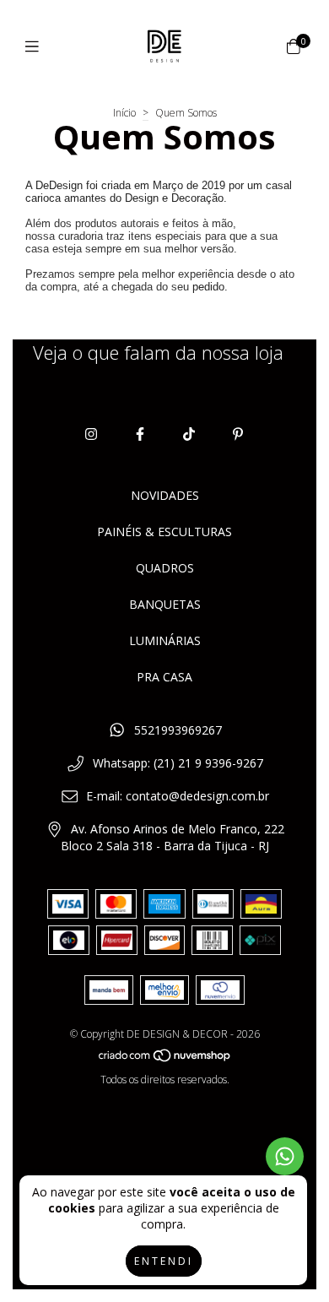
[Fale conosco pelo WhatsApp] (285, 1156)
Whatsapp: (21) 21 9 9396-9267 (178, 763)
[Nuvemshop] (165, 1058)
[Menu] (36, 46)
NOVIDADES (165, 495)
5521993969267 (178, 730)
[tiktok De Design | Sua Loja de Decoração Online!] (189, 434)
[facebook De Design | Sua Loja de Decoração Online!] (140, 434)
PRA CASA (164, 677)
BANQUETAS (165, 604)
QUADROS (165, 568)
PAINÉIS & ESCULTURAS (164, 532)
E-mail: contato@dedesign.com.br (177, 796)
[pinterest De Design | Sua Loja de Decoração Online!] (238, 434)
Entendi (163, 1261)
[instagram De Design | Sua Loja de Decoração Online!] (91, 434)
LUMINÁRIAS (165, 640)
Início (124, 113)
